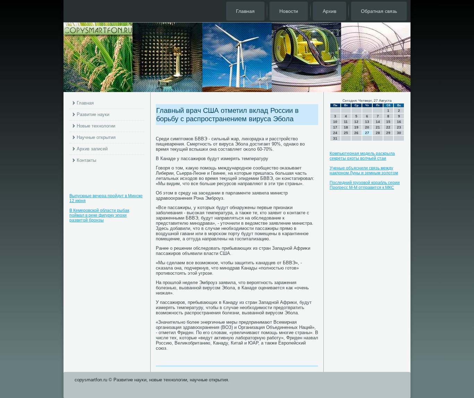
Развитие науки (93, 114)
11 (346, 122)
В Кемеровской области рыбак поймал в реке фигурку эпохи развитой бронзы (99, 215)
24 (335, 133)
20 (367, 127)
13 (367, 122)
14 (378, 122)
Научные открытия (96, 137)
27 (367, 133)
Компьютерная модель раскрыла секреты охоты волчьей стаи (362, 156)
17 (335, 127)
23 (399, 127)
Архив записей (92, 148)
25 (346, 133)
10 (335, 122)
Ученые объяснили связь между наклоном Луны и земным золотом (364, 170)
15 (388, 122)
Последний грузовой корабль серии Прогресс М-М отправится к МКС (365, 185)
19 (356, 127)
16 (399, 122)
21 (378, 127)
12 (356, 122)
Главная (245, 11)
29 (388, 133)
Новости (288, 11)
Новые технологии (96, 125)
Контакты (86, 160)
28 (378, 133)
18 (346, 127)
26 (356, 133)
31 (335, 138)
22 (388, 127)
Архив (329, 11)
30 (399, 133)
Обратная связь (379, 11)
